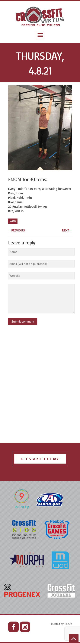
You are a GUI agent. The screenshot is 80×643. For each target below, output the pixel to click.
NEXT (67, 230)
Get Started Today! (40, 458)
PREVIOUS (16, 230)
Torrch (68, 624)
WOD (13, 221)
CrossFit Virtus (40, 17)
